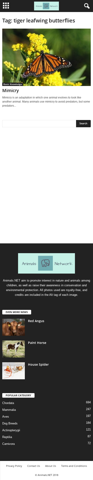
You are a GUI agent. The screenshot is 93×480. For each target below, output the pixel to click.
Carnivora (8, 444)
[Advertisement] (46, 187)
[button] (86, 6)
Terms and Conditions (74, 466)
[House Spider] (13, 370)
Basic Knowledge (12, 84)
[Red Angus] (13, 327)
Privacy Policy (14, 466)
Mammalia (9, 409)
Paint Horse (37, 342)
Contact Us (33, 466)
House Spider (38, 364)
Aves (5, 416)
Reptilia (7, 437)
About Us (50, 466)
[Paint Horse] (13, 349)
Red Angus (36, 321)
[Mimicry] (46, 57)
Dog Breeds (10, 423)
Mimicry (10, 90)
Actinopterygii (11, 430)
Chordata (8, 403)
